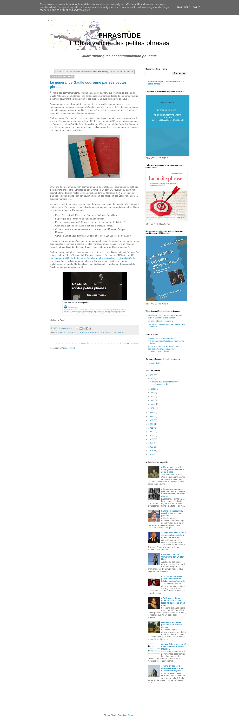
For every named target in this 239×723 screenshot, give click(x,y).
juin (152, 393)
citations (62, 332)
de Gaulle (69, 332)
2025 (150, 413)
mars (153, 404)
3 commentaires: (66, 328)
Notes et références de (165, 349)
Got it (196, 7)
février (154, 408)
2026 (150, 375)
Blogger (131, 715)
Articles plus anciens (129, 343)
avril (153, 400)
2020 (150, 432)
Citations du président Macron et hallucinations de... (164, 383)
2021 (150, 428)
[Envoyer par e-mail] (78, 328)
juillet (153, 389)
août (153, 378)
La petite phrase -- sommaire (160, 321)
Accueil (84, 343)
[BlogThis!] (81, 328)
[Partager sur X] (84, 328)
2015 (150, 451)
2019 (150, 435)
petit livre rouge (94, 332)
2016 (150, 447)
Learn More (183, 7)
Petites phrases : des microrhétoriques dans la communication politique (165, 316)
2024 (150, 416)
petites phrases (118, 332)
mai (152, 396)
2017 (150, 443)
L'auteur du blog (155, 363)
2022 (150, 424)
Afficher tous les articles (121, 71)
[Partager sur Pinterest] (90, 328)
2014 (150, 454)
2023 (150, 420)
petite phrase (106, 332)
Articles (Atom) (68, 348)
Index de (166, 341)
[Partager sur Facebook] (87, 328)
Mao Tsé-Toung (80, 332)
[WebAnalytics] (152, 692)
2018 (150, 439)
